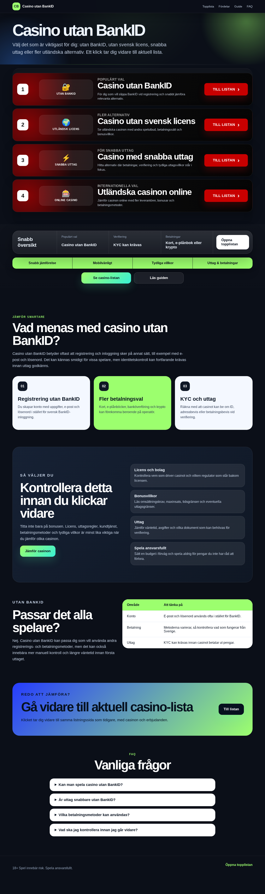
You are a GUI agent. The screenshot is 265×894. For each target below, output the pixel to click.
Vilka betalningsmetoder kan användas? (94, 815)
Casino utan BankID (34, 6)
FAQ (250, 6)
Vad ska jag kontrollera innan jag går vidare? (98, 830)
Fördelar (224, 6)
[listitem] (132, 89)
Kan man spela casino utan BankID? (91, 785)
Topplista (208, 6)
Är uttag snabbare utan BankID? (87, 800)
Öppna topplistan (229, 242)
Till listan (231, 709)
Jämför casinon (38, 551)
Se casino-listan (106, 278)
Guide (238, 6)
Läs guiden (159, 278)
